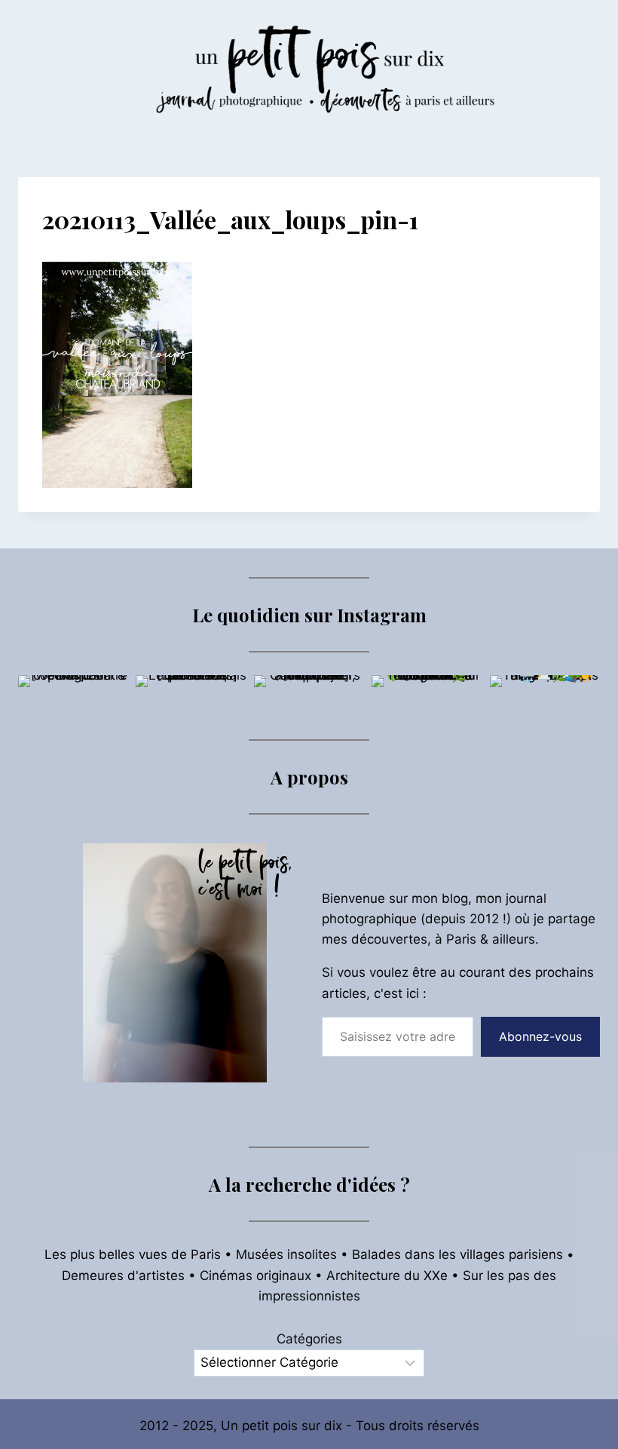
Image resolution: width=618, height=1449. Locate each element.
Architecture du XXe (387, 1275)
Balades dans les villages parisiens (457, 1254)
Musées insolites (286, 1254)
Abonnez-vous (540, 1036)
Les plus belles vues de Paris (132, 1254)
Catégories (309, 1338)
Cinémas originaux (255, 1275)
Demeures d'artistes (123, 1275)
